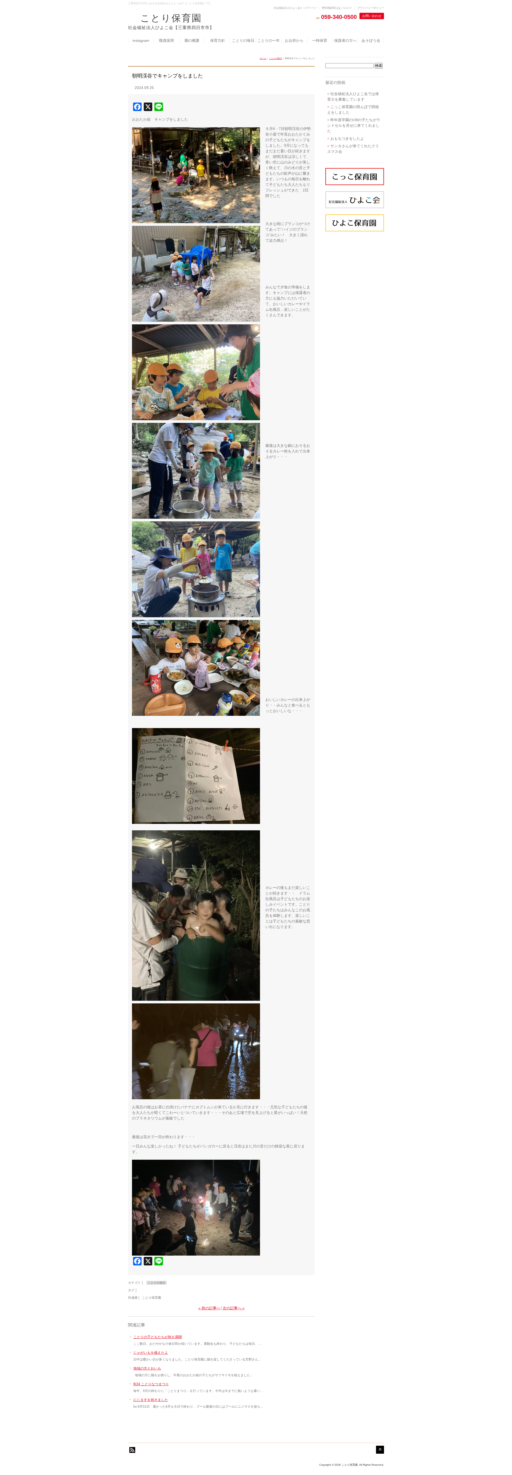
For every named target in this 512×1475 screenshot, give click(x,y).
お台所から (294, 40)
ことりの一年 (268, 40)
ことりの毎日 (243, 40)
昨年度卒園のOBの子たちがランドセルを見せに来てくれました (353, 125)
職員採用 (166, 40)
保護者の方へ (345, 40)
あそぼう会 (371, 40)
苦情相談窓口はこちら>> (337, 7)
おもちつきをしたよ (347, 139)
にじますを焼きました (150, 1400)
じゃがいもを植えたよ (150, 1353)
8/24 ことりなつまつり (151, 1384)
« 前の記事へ (209, 1308)
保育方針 (217, 40)
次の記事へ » (234, 1308)
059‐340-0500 (339, 17)
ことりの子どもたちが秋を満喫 (157, 1337)
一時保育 (319, 40)
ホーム (263, 58)
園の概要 (192, 40)
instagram (141, 40)
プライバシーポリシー (370, 7)
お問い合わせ (371, 16)
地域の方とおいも (147, 1368)
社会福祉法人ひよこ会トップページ (295, 7)
